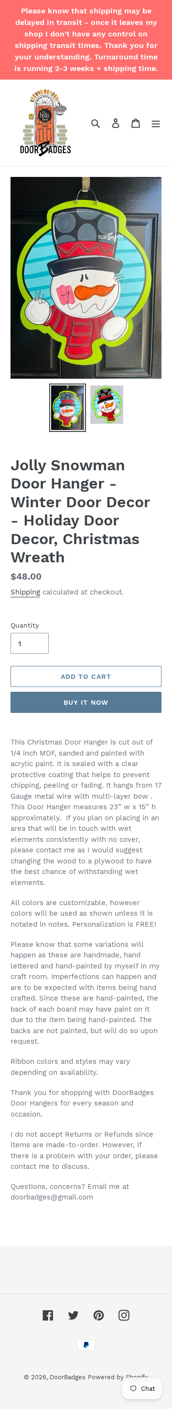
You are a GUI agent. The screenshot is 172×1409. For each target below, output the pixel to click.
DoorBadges (68, 1377)
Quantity (25, 625)
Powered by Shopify (118, 1377)
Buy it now (86, 702)
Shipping (25, 592)
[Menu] (156, 122)
